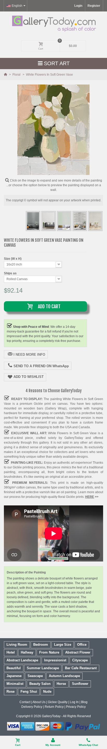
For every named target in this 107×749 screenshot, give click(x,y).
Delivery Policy (31, 707)
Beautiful (13, 668)
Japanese (14, 676)
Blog (84, 702)
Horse (61, 684)
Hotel (10, 652)
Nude (47, 691)
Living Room (16, 645)
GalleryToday (51, 716)
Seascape (35, 676)
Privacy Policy (76, 707)
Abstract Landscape (22, 660)
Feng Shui (29, 691)
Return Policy (54, 707)
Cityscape (80, 660)
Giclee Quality (58, 702)
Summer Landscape (43, 668)
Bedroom (40, 645)
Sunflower (80, 684)
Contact (24, 702)
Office (81, 645)
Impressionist (55, 660)
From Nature (49, 652)
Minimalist (14, 684)
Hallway (27, 652)
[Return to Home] (6, 74)
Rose (10, 691)
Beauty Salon (40, 684)
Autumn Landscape (64, 676)
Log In (74, 702)
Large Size (62, 645)
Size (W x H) (13, 259)
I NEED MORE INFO (29, 355)
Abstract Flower (77, 652)
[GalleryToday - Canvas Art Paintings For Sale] (53, 23)
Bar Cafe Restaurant (81, 668)
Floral (16, 74)
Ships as (10, 273)
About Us (38, 702)
